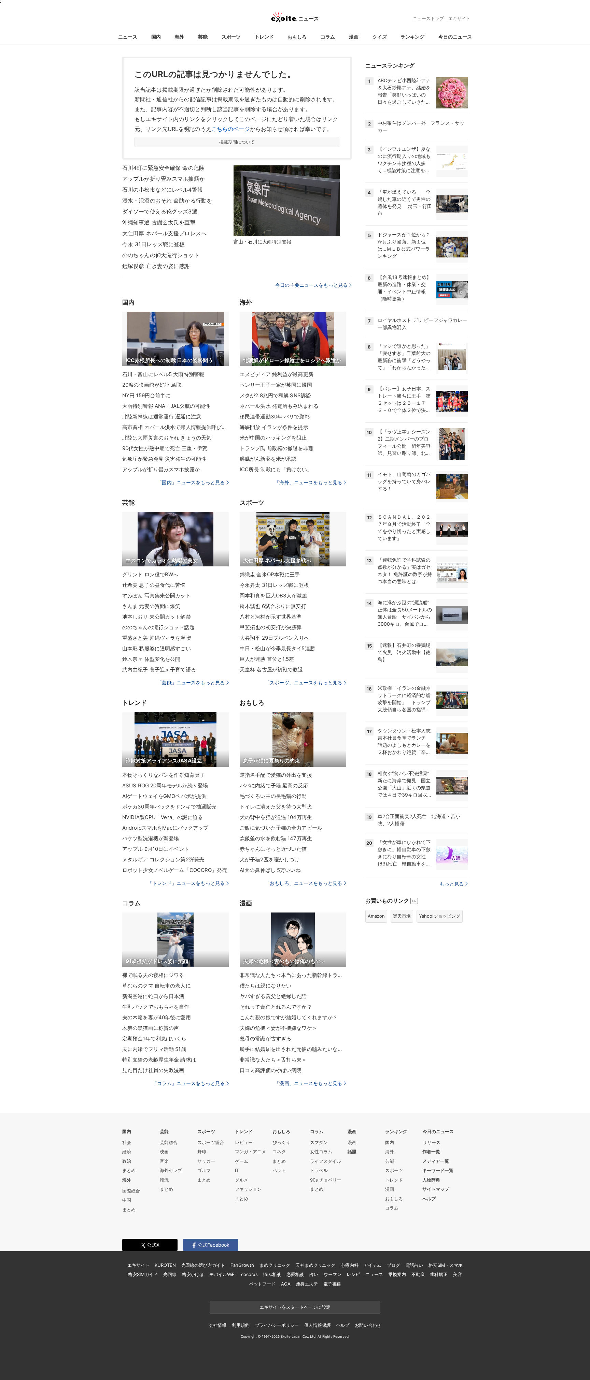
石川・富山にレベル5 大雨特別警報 (163, 374)
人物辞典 (431, 1180)
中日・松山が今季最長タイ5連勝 (277, 648)
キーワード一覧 (437, 1170)
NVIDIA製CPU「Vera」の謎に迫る (162, 817)
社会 (126, 1142)
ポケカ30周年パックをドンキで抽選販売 (169, 806)
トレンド (264, 37)
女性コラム (321, 1151)
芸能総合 (169, 1142)
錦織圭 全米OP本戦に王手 (270, 574)
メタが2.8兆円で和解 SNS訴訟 (275, 395)
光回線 (170, 1274)
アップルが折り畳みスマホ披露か (163, 178)
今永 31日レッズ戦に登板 (153, 244)
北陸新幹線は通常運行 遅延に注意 (161, 416)
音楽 (164, 1161)
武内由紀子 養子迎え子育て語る (159, 669)
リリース (431, 1142)
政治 (126, 1161)
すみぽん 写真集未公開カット (156, 595)
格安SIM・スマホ (446, 1265)
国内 (156, 37)
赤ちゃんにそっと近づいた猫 (273, 849)
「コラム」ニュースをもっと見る (188, 1083)
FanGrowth (242, 1265)
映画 (164, 1151)
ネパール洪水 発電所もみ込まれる (279, 406)
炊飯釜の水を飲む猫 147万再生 (276, 838)
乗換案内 (397, 1274)
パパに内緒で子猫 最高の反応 (274, 785)
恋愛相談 (295, 1274)
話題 (352, 1151)
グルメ (241, 1180)
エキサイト (459, 18)
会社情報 (217, 1325)
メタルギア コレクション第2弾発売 (163, 859)
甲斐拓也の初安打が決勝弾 (270, 627)
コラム (328, 37)
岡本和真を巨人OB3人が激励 (273, 595)
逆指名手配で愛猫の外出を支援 (276, 775)
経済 (126, 1151)
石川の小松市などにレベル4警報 (162, 189)
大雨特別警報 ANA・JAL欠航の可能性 (166, 406)
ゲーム (241, 1161)
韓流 (164, 1180)
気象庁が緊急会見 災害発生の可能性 (164, 459)
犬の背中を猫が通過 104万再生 (276, 817)
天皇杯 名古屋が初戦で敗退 (271, 669)
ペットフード (262, 1284)
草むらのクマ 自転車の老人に (156, 985)
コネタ (279, 1151)
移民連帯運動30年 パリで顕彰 (275, 416)
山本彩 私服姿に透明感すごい (156, 648)
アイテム (372, 1265)
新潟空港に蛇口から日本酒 (153, 996)
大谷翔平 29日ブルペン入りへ (274, 638)
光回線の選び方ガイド (203, 1265)
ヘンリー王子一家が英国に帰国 (276, 385)
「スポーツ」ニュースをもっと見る (303, 682)
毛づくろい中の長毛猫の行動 (273, 796)
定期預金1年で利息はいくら (154, 1038)
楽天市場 (402, 916)
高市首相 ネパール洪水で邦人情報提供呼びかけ (175, 427)
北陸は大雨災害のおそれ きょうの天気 (166, 437)
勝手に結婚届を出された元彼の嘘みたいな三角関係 (293, 1049)
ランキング (412, 37)
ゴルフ (204, 1170)
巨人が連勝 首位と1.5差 (267, 659)
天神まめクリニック (315, 1265)
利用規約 (240, 1325)
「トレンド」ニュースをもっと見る (186, 883)
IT (237, 1170)
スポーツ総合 (210, 1142)
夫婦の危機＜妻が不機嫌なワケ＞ (278, 1028)
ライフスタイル (325, 1161)
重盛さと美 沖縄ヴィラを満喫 (156, 638)
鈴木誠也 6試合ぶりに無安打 (273, 606)
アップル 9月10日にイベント (155, 849)
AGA (286, 1284)
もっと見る (451, 884)
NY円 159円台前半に (146, 395)
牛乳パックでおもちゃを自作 (155, 1007)
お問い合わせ (368, 1325)
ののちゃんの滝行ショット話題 (158, 627)
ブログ (393, 1265)
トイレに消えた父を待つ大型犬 (276, 806)
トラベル (319, 1170)
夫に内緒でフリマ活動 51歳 (154, 1049)
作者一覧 (431, 1151)
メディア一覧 (435, 1161)
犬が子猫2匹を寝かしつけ (269, 859)
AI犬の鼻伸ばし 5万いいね (270, 870)
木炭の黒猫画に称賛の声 (150, 1028)
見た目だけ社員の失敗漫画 (153, 1070)
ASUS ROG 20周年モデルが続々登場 (165, 785)
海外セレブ (171, 1170)
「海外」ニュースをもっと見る (308, 482)
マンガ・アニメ (250, 1151)
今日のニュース (455, 37)
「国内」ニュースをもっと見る (191, 482)
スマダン (319, 1142)
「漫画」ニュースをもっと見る (308, 1083)
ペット (279, 1170)
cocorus (249, 1274)
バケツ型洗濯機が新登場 (150, 838)
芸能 (203, 37)
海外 (179, 37)
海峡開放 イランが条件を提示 (274, 427)
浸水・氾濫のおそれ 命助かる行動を (167, 200)
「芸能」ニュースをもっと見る (191, 682)
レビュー (244, 1142)
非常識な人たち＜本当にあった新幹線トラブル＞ (293, 975)
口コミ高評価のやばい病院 (270, 1070)
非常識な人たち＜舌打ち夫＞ (273, 1059)
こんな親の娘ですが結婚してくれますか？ (289, 1017)
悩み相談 (272, 1274)
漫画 (354, 37)
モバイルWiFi (222, 1274)
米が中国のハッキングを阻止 (273, 437)
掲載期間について (237, 142)
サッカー (206, 1161)
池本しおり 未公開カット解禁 (156, 616)
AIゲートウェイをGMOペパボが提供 (164, 796)
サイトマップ (435, 1189)
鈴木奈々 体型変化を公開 (151, 659)
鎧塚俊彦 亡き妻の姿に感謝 (156, 266)
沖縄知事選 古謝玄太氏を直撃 (159, 222)
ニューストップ (428, 18)
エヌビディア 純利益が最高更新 (276, 374)
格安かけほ (193, 1274)
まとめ (129, 1170)
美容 (457, 1274)
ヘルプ (429, 1198)
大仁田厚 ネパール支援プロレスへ (164, 233)
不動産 (418, 1274)
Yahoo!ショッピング (439, 916)
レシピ (353, 1274)
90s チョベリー (325, 1180)
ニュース (127, 37)
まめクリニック (274, 1265)
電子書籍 (332, 1284)
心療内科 (349, 1265)
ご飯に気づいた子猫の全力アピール (281, 828)
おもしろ (297, 37)
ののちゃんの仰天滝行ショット (160, 255)
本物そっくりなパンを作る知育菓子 (163, 775)
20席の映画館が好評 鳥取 (152, 385)
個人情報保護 (317, 1325)
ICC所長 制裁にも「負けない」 (276, 469)
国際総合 (131, 1190)
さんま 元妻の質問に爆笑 (151, 606)
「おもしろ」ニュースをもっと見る (303, 883)
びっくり (281, 1142)
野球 (201, 1151)
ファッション (248, 1189)
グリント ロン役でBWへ (150, 574)
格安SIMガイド (143, 1274)
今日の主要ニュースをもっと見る (311, 285)
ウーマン (332, 1274)
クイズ (380, 37)
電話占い (414, 1265)
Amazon (376, 916)
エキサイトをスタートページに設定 (295, 1307)
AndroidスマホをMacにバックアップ (165, 828)
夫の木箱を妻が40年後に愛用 (156, 1017)
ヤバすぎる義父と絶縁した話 (273, 996)
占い (313, 1274)
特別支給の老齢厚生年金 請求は (159, 1059)
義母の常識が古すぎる (265, 1038)
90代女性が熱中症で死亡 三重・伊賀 (164, 448)
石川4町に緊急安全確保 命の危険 (163, 167)
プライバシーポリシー (277, 1325)
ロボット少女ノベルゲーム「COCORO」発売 (174, 870)
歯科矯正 (439, 1274)
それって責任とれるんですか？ (276, 1007)
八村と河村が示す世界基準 (270, 616)
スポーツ (231, 37)
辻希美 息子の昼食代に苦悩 (154, 585)
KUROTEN (165, 1265)
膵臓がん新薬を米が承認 (268, 459)
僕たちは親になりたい (265, 985)
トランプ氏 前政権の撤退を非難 (276, 448)
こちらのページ (230, 128)
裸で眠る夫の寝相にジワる (153, 975)
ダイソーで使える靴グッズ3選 (159, 211)
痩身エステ (307, 1284)
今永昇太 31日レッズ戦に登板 (274, 585)
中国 (126, 1200)
